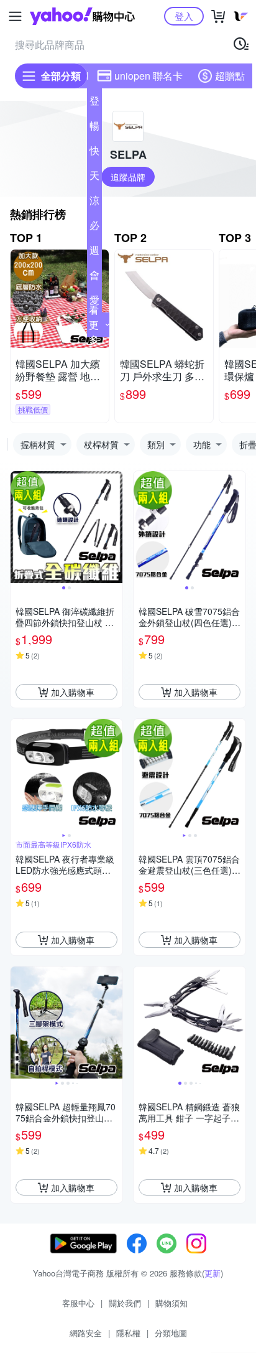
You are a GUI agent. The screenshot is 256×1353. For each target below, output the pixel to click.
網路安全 (86, 1333)
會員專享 (94, 278)
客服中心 (78, 1303)
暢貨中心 (94, 128)
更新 (212, 1273)
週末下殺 (94, 253)
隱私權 (128, 1333)
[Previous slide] (19, 527)
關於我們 (125, 1303)
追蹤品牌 (128, 177)
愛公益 (94, 302)
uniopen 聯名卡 (148, 75)
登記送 (94, 103)
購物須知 (171, 1303)
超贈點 (230, 75)
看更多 (94, 324)
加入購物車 (72, 692)
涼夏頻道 (94, 203)
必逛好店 (94, 228)
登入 (184, 15)
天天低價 (94, 178)
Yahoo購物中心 (82, 16)
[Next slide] (114, 527)
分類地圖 (171, 1333)
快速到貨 (94, 153)
